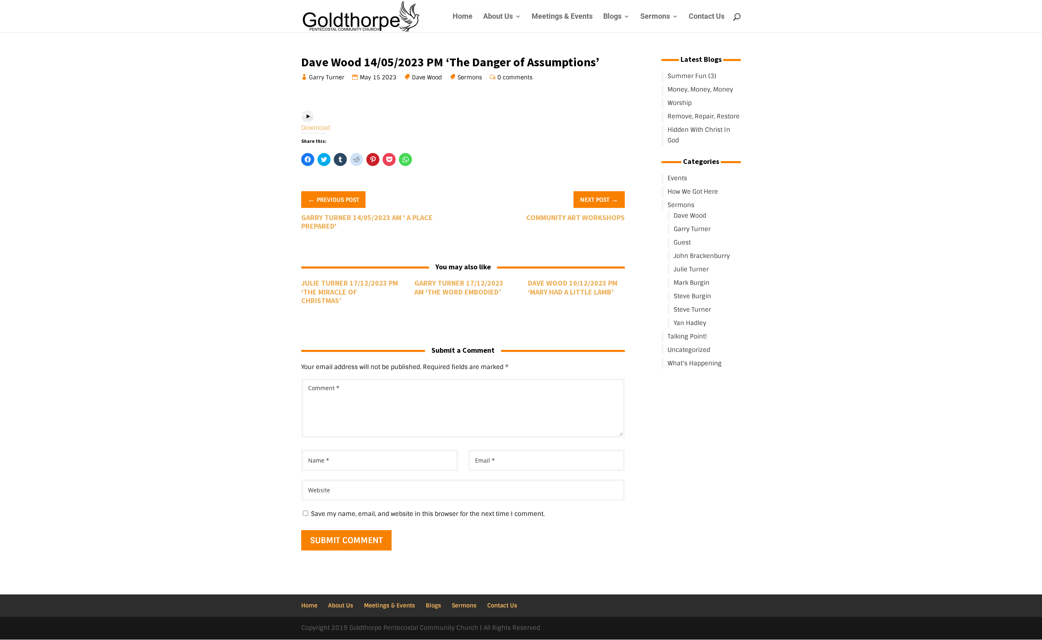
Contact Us (707, 16)
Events (677, 178)
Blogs (612, 16)
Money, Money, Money (700, 89)
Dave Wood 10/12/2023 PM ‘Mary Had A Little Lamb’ (572, 287)
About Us (498, 16)
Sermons (655, 16)
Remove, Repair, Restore (704, 116)
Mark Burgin (691, 283)
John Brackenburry (702, 256)
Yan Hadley (690, 323)
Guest (682, 242)
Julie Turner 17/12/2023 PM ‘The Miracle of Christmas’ (349, 291)
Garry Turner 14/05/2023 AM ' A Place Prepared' (367, 222)
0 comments (515, 77)
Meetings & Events (562, 16)
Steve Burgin (692, 296)
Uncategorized (689, 350)
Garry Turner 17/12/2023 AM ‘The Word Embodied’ (458, 287)
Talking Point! (687, 336)
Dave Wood (427, 77)
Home (463, 16)
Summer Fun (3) (692, 76)
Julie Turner (691, 269)
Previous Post (333, 199)
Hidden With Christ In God (699, 135)
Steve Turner (692, 310)
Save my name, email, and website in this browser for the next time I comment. (428, 514)
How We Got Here (693, 192)
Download (315, 128)
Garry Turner (326, 77)
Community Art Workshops (575, 217)
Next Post (599, 199)
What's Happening (695, 363)
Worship (680, 103)
